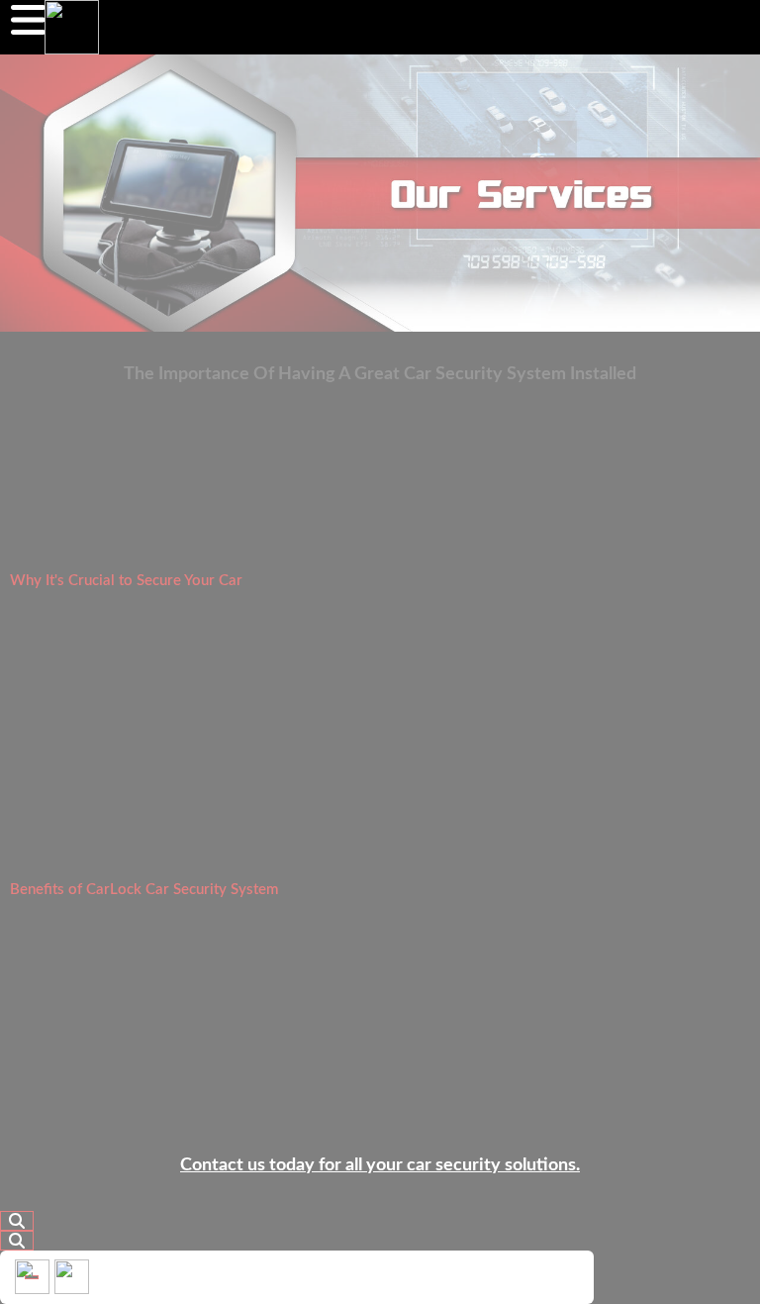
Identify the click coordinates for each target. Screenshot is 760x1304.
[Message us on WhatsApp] (71, 1276)
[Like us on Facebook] (32, 1276)
